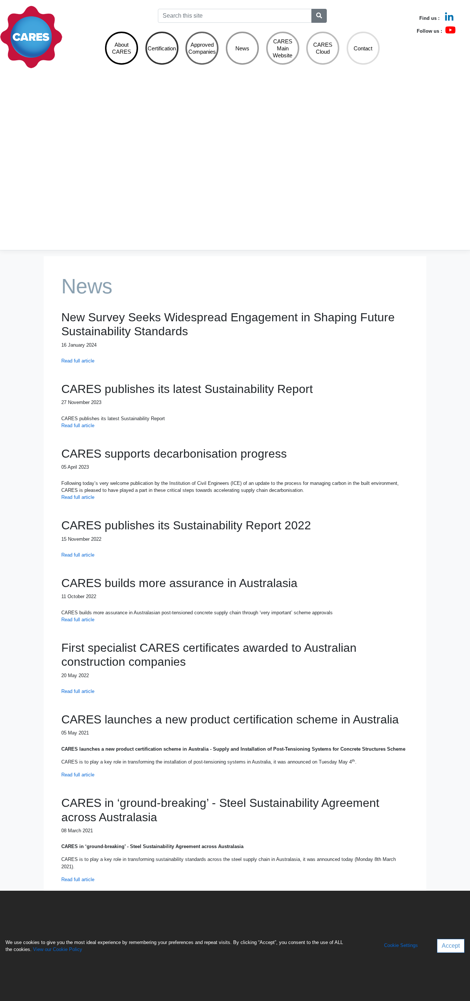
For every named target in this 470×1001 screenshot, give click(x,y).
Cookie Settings (401, 945)
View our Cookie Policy (57, 949)
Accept (451, 946)
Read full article (77, 361)
